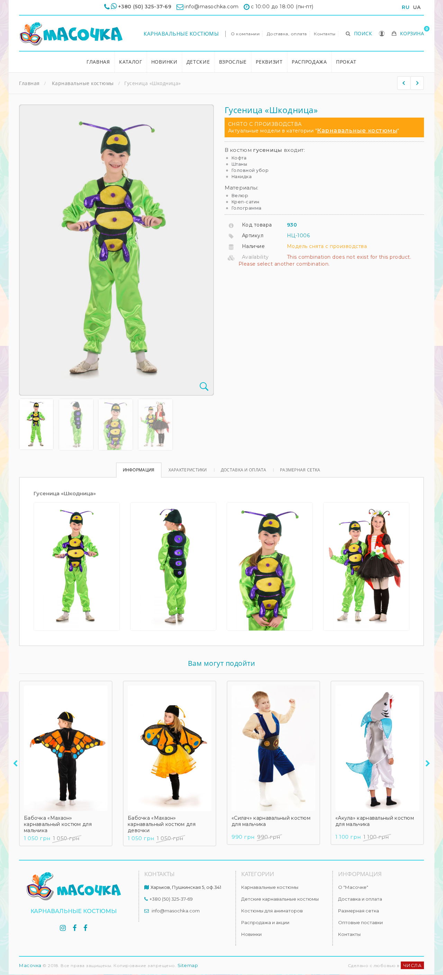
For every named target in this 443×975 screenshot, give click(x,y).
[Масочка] (71, 33)
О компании (245, 33)
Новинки (164, 61)
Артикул (253, 235)
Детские (198, 61)
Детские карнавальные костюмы (280, 899)
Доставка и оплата (243, 470)
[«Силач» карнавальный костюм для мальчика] (273, 748)
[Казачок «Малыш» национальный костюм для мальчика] (417, 83)
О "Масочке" (353, 887)
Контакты (324, 33)
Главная (98, 61)
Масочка (30, 965)
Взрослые (233, 61)
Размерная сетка (300, 470)
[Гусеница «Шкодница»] (36, 424)
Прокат (346, 61)
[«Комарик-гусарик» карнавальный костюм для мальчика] (404, 83)
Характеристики (188, 470)
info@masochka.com (176, 910)
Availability (255, 257)
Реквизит (269, 61)
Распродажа (309, 61)
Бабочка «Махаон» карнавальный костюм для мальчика (58, 824)
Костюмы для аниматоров (272, 910)
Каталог (130, 61)
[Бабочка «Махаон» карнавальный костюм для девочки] (169, 748)
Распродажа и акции (265, 922)
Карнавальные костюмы (181, 33)
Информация (139, 470)
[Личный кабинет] (382, 34)
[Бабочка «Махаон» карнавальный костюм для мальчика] (66, 748)
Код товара (257, 225)
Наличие (253, 246)
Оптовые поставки (360, 922)
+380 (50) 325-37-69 (145, 6)
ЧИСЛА (412, 965)
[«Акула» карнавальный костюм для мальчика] (377, 748)
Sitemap (188, 965)
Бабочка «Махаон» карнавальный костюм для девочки (162, 824)
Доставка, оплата (287, 33)
